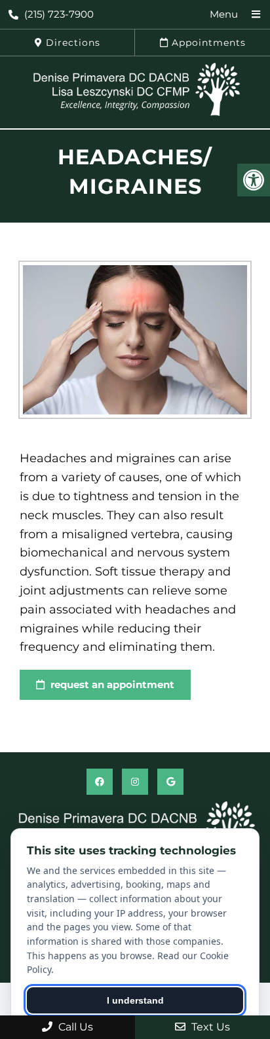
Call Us (74, 1027)
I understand (135, 1000)
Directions (71, 42)
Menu (224, 14)
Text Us (209, 1027)
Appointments (207, 42)
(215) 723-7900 (59, 14)
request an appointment (111, 684)
